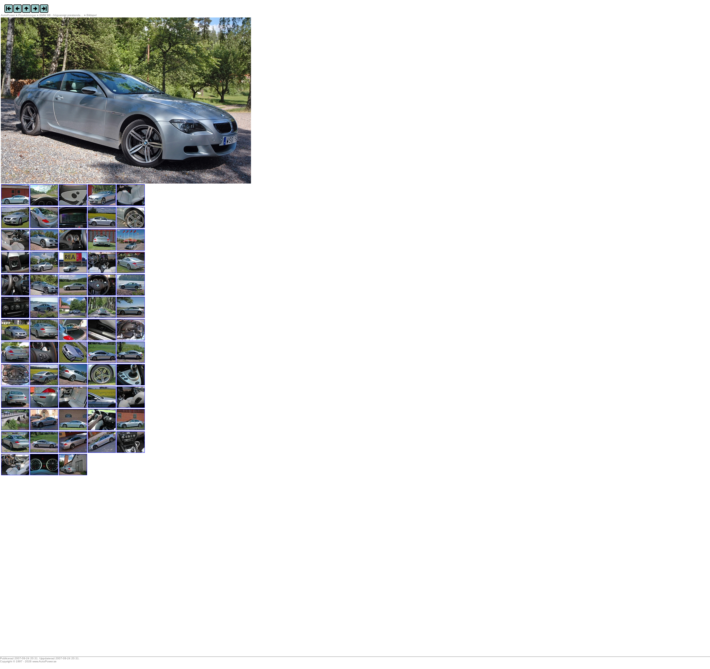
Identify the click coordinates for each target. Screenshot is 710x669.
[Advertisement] (35, 568)
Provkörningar (27, 15)
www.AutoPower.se (44, 661)
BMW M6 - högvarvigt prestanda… (61, 15)
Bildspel (92, 15)
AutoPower (8, 15)
